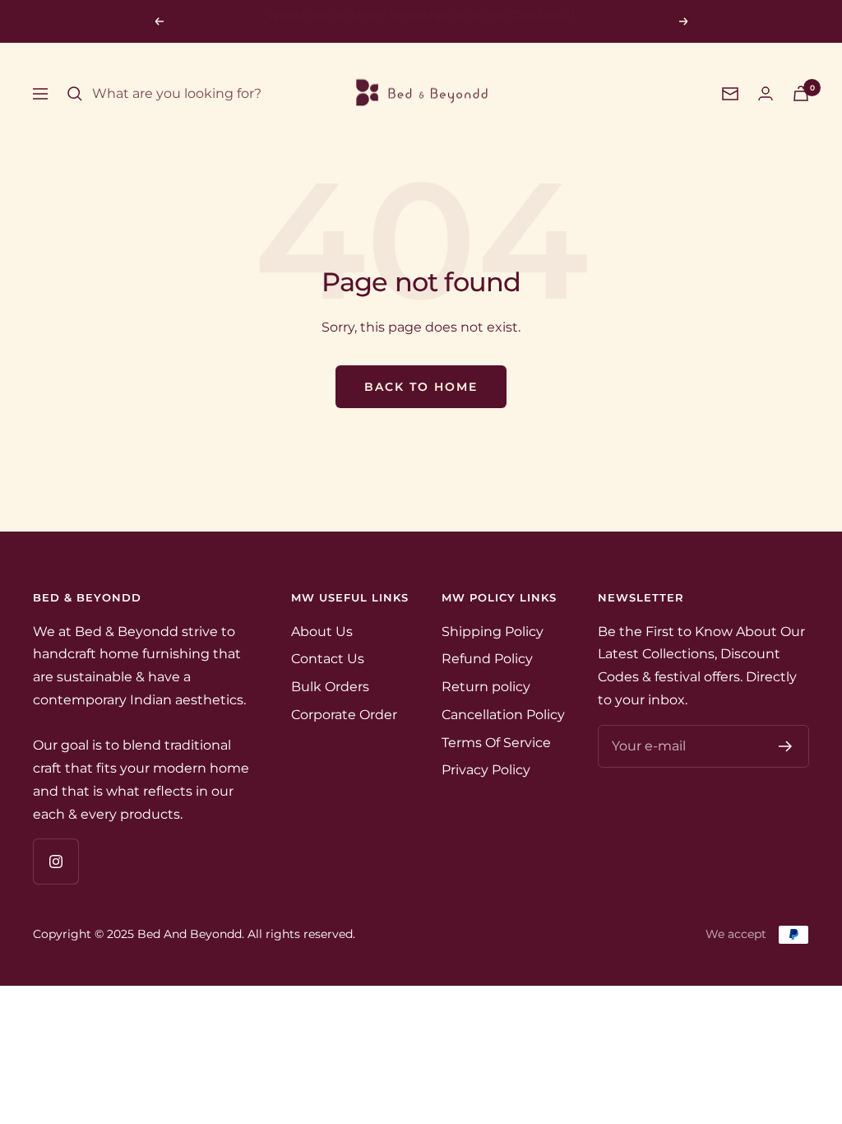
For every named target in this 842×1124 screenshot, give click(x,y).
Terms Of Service (496, 742)
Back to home (421, 386)
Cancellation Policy (503, 714)
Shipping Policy (493, 631)
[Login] (765, 93)
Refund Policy (487, 659)
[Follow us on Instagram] (55, 861)
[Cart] (801, 93)
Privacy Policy (486, 770)
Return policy (486, 686)
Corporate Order (344, 714)
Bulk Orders (330, 686)
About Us (322, 631)
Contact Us (327, 659)
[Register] (786, 746)
